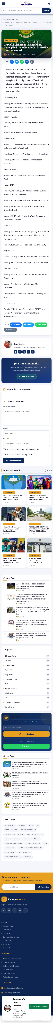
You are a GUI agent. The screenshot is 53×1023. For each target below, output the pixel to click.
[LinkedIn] (27, 62)
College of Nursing (11, 679)
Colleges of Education (12, 702)
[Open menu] (3, 3)
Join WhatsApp (28, 376)
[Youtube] (20, 910)
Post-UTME (8, 670)
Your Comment (9, 407)
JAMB (7, 684)
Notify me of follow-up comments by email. (23, 449)
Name (6, 428)
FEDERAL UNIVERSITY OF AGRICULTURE (30, 848)
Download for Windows (38, 1006)
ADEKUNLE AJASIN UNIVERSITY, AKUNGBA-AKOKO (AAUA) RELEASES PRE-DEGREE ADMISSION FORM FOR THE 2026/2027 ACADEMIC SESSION (30, 795)
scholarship (22, 825)
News (6, 698)
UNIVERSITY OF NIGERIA (32, 843)
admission (15, 839)
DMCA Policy (7, 941)
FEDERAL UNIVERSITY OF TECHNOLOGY (30, 834)
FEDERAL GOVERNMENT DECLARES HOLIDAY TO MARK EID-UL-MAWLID (30, 774)
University (8, 661)
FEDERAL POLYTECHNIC (28, 830)
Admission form (10, 848)
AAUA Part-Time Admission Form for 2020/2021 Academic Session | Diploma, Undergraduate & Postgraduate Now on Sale (31, 636)
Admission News (10, 825)
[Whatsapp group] (25, 910)
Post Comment (15, 460)
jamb (31, 825)
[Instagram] (24, 352)
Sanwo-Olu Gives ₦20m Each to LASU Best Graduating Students (12, 560)
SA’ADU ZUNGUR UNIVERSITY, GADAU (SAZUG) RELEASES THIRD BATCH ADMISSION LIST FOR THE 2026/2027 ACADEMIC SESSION (30, 805)
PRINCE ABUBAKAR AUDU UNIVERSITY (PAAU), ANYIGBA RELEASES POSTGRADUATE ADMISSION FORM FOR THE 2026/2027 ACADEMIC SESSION (29, 764)
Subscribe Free (28, 734)
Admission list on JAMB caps (30, 839)
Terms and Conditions (11, 937)
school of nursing (10, 852)
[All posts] (33, 352)
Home (3, 19)
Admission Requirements (12, 959)
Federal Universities (10, 977)
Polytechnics (9, 675)
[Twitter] (17, 62)
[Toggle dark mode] (49, 3)
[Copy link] (32, 62)
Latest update (9, 665)
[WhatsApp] (22, 62)
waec (6, 839)
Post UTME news (10, 834)
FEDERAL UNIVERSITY (11, 830)
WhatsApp (42, 324)
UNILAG (45, 843)
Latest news (27, 857)
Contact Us (7, 930)
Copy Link (11, 330)
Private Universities (11, 688)
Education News (12, 19)
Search (46, 11)
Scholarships (9, 693)
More (48, 470)
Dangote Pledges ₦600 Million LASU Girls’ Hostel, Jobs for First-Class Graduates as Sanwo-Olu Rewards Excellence (38, 499)
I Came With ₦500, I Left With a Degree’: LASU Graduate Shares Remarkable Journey (11, 530)
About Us (6, 944)
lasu (37, 825)
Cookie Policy (8, 926)
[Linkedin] (28, 352)
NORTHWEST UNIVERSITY (12, 857)
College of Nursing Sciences (13, 843)
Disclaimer (7, 933)
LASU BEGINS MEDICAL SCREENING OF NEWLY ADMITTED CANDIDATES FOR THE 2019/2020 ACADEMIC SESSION (30, 586)
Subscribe (45, 887)
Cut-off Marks (9, 707)
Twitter (29, 324)
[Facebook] (12, 62)
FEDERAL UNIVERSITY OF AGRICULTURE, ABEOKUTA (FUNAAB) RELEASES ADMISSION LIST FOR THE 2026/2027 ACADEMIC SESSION (39, 532)
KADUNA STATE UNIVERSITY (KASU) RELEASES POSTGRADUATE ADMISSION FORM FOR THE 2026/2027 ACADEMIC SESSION (29, 784)
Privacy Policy (8, 948)
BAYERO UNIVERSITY (25, 852)
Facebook (16, 324)
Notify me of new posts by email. (19, 454)
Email (6, 439)
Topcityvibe (11, 54)
